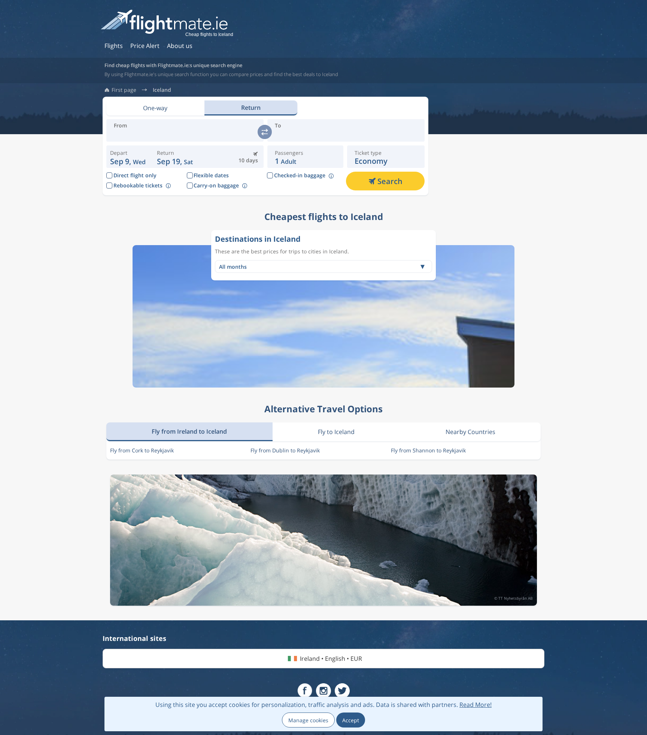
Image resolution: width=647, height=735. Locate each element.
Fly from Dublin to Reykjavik (285, 450)
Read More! (475, 705)
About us (179, 46)
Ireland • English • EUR (331, 658)
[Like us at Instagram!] (323, 690)
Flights (113, 46)
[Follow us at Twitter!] (342, 690)
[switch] (265, 132)
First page (124, 90)
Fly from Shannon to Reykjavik (428, 450)
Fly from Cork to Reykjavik (142, 450)
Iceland (162, 90)
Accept (350, 720)
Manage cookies (308, 720)
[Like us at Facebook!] (304, 690)
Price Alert (145, 46)
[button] (175, 156)
